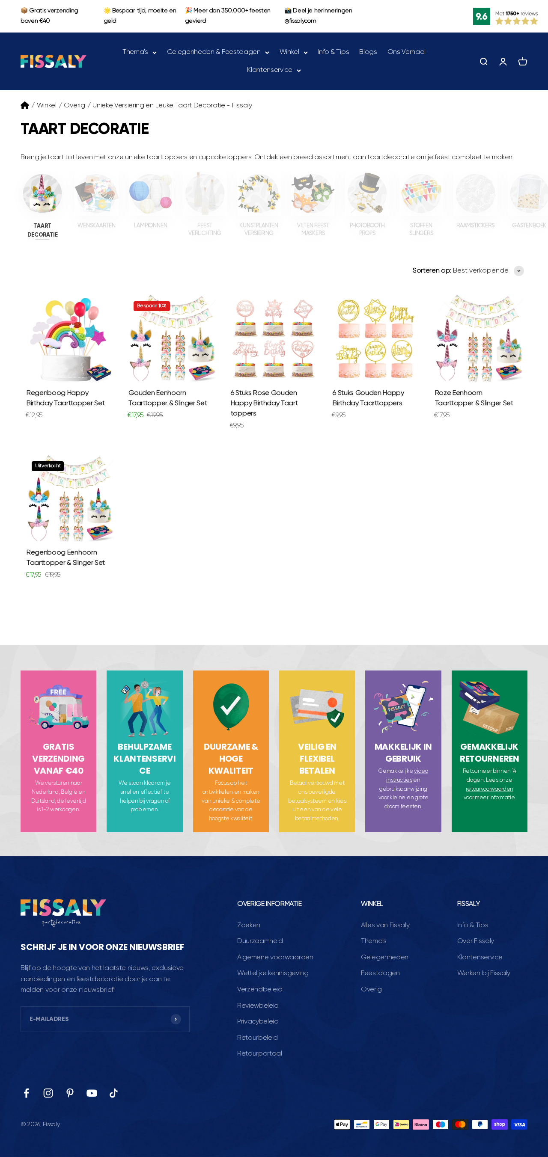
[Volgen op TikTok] (113, 1093)
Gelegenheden (384, 957)
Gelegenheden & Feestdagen (214, 52)
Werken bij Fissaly (483, 973)
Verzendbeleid (260, 989)
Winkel (289, 52)
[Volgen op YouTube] (92, 1093)
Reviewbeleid (258, 1006)
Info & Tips (333, 52)
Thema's (135, 52)
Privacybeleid (258, 1021)
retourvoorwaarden (490, 789)
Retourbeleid (257, 1038)
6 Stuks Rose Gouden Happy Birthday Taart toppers (264, 403)
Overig (74, 105)
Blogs (368, 52)
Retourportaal (259, 1053)
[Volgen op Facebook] (26, 1093)
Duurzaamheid (260, 941)
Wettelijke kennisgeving (273, 973)
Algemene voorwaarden (275, 957)
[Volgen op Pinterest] (70, 1093)
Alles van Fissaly (385, 925)
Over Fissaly (475, 941)
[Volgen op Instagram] (48, 1093)
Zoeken (248, 925)
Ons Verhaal (406, 52)
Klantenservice (269, 69)
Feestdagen (380, 973)
